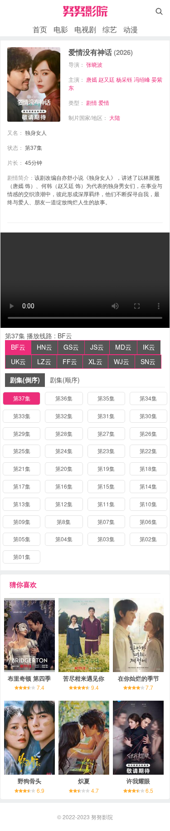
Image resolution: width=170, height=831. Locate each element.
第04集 (64, 539)
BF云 (18, 346)
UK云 (18, 361)
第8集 (64, 521)
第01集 (21, 556)
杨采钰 (124, 79)
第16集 (64, 486)
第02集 (148, 539)
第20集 (64, 468)
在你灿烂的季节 (138, 678)
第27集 (106, 433)
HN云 (44, 346)
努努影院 (102, 817)
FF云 (70, 361)
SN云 (148, 361)
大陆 (114, 117)
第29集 (21, 433)
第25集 (21, 451)
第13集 (21, 504)
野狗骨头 (29, 781)
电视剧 (85, 29)
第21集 (21, 468)
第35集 (106, 398)
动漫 (130, 29)
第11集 (106, 504)
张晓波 (94, 64)
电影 (60, 29)
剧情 (91, 102)
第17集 (21, 486)
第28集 (64, 433)
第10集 (148, 504)
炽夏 (84, 781)
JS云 (97, 346)
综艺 (109, 29)
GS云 (71, 346)
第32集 (64, 416)
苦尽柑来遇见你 (83, 678)
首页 (40, 29)
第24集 (64, 451)
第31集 (106, 416)
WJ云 (121, 361)
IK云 (149, 346)
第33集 (21, 416)
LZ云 (44, 361)
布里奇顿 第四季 (29, 678)
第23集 (106, 451)
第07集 (106, 521)
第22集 (148, 451)
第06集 (148, 521)
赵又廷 (106, 79)
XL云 (95, 361)
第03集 (106, 539)
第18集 (148, 468)
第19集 (106, 468)
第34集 (148, 398)
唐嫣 (91, 79)
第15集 (106, 486)
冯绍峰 (142, 79)
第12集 (64, 504)
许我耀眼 (138, 781)
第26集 (148, 433)
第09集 (21, 521)
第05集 (21, 539)
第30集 (148, 416)
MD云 (123, 346)
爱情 (103, 102)
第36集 (64, 398)
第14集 (148, 486)
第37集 (21, 398)
